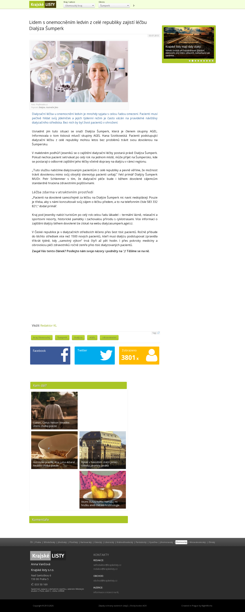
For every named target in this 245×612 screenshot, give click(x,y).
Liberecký (109, 542)
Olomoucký (181, 542)
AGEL (92, 337)
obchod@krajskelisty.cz (105, 580)
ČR (31, 542)
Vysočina (153, 542)
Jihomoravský (166, 542)
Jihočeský (62, 542)
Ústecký (98, 542)
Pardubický (141, 542)
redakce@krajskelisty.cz (105, 568)
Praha (38, 542)
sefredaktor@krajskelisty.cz (107, 565)
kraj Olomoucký (41, 337)
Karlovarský (86, 542)
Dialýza (78, 337)
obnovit (133, 5)
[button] (79, 5)
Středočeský (49, 542)
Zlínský (211, 542)
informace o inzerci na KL (106, 592)
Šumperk (62, 337)
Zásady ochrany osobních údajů (113, 605)
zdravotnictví (109, 337)
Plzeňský (73, 542)
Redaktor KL (48, 325)
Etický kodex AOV (138, 605)
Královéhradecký (125, 542)
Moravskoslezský (198, 542)
